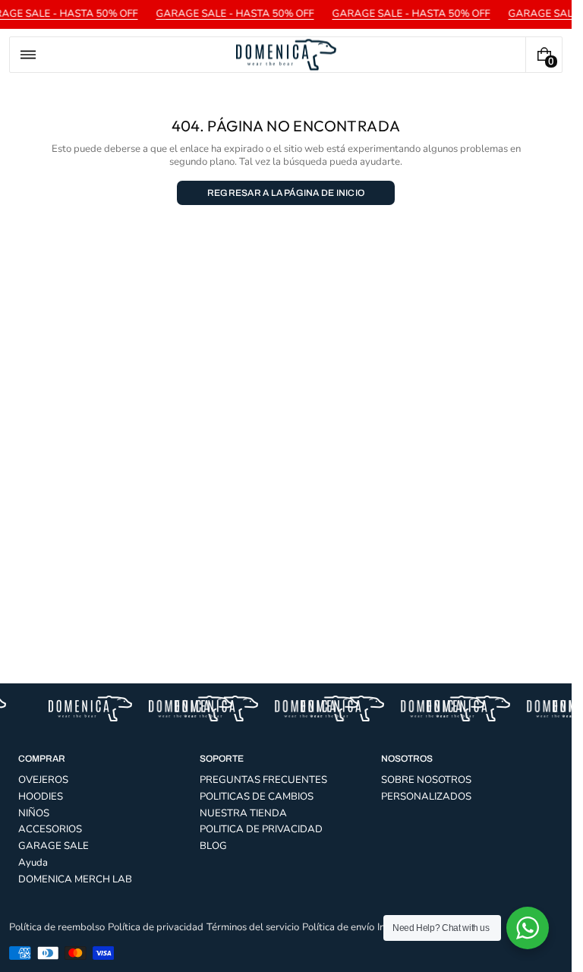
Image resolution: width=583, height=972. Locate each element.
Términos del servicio (252, 927)
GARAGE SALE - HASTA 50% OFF (232, 14)
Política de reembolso (57, 927)
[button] (28, 54)
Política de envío (338, 927)
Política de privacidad (155, 927)
